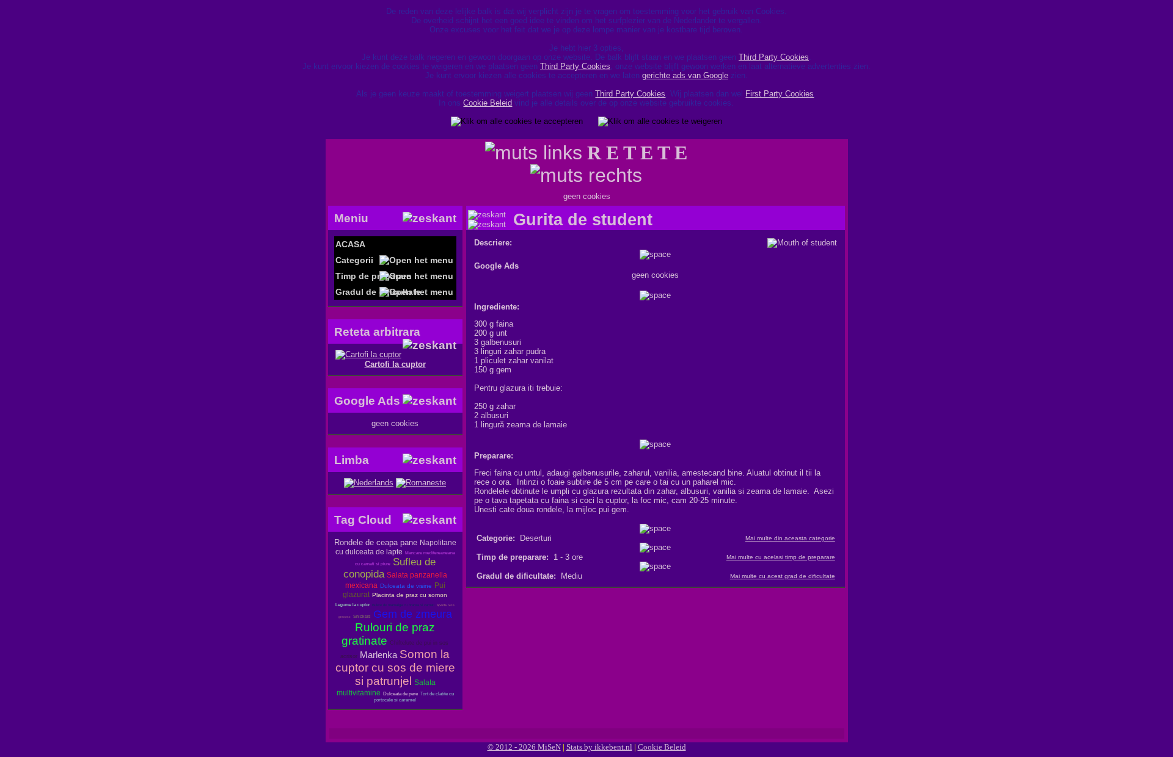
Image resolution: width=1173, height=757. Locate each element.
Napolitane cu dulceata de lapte (395, 547)
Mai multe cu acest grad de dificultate (782, 576)
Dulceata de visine (406, 585)
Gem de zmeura (412, 614)
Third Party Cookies (774, 57)
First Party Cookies (779, 93)
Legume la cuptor (352, 605)
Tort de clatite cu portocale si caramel (414, 697)
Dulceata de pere (400, 694)
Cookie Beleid (487, 102)
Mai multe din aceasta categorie (790, 538)
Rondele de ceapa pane (375, 542)
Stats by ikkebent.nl (599, 747)
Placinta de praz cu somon (409, 595)
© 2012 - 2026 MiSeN (524, 747)
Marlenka (378, 655)
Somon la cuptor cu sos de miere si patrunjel (395, 667)
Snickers (362, 616)
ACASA (350, 244)
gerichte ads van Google (685, 75)
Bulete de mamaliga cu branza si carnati (403, 605)
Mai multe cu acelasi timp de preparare (780, 557)
